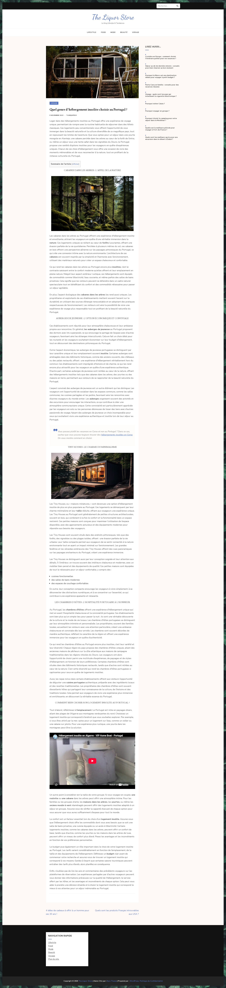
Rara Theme (112, 981)
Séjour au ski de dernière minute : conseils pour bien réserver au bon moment (162, 67)
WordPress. (134, 981)
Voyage (135, 32)
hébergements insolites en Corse (117, 434)
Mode (113, 32)
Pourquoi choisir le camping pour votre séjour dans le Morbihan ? (161, 119)
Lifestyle (91, 32)
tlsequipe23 (71, 115)
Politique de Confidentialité (151, 981)
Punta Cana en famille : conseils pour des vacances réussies (162, 86)
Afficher (75, 164)
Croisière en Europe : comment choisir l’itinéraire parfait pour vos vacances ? (160, 58)
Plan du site (53, 959)
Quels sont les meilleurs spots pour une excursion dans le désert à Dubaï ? (161, 138)
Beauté (123, 32)
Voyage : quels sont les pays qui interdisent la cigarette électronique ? (161, 95)
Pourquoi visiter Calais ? (155, 104)
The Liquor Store (113, 17)
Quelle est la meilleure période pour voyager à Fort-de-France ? (160, 129)
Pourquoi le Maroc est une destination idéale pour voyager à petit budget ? (160, 76)
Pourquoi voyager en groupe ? (157, 111)
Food (103, 32)
